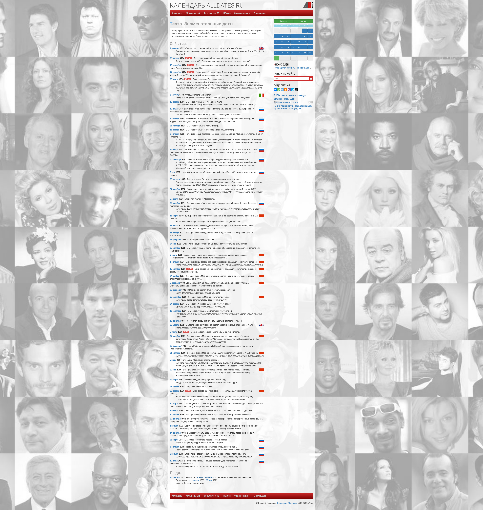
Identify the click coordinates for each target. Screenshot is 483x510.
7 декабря (174, 48)
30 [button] (310, 53)
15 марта (174, 216)
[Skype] (292, 89)
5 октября (174, 119)
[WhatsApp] (278, 89)
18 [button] (282, 47)
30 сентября (175, 159)
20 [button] (293, 47)
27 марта (174, 380)
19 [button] (288, 47)
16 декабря (175, 321)
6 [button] (293, 36)
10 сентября (175, 65)
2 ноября (174, 454)
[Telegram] (282, 89)
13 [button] (293, 42)
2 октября (174, 134)
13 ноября (174, 233)
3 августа (174, 95)
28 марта (174, 79)
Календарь (177, 13)
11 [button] (282, 42)
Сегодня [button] (283, 21)
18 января (174, 130)
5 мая (172, 172)
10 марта (174, 403)
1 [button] (304, 31)
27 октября (175, 189)
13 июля (174, 226)
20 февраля (175, 346)
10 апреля (174, 414)
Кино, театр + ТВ (211, 13)
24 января (174, 304)
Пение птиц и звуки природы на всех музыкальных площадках (293, 107)
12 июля (174, 109)
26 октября (175, 126)
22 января (174, 391)
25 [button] (282, 53)
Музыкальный (193, 13)
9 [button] (310, 36)
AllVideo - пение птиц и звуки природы (290, 97)
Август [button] (303, 21)
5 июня (173, 360)
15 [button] (305, 42)
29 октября (175, 248)
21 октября (175, 353)
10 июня (174, 461)
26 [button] (288, 53)
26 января (174, 58)
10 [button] (276, 42)
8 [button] (304, 36)
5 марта (173, 332)
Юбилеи (227, 13)
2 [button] (310, 31)
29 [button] (305, 53)
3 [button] (276, 36)
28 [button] (299, 53)
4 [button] (282, 36)
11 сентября (175, 72)
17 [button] (276, 47)
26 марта (174, 440)
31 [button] (276, 58)
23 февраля (175, 239)
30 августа (175, 179)
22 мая (173, 370)
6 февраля (175, 283)
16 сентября (175, 311)
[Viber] (289, 89)
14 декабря (175, 433)
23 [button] (310, 47)
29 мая (209, 480)
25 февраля (175, 290)
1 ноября (174, 426)
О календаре (260, 13)
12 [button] (288, 42)
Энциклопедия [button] (241, 13)
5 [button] (287, 36)
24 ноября (174, 276)
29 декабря (175, 419)
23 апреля (174, 325)
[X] (296, 89)
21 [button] (299, 47)
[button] (276, 102)
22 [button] (305, 47)
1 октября (174, 262)
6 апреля (174, 199)
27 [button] (293, 53)
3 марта (173, 255)
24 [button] (276, 53)
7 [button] (299, 36)
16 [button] (310, 42)
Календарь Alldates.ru (287, 503)
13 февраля (175, 477)
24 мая (173, 244)
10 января (174, 102)
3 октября (174, 447)
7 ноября (174, 410)
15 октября (175, 269)
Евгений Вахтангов (205, 477)
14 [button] (299, 42)
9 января (174, 149)
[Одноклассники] (285, 89)
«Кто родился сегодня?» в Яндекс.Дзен (292, 68)
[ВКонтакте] (275, 89)
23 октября (175, 203)
